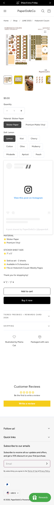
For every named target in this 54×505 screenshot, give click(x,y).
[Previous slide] (9, 50)
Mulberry (36, 146)
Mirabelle (10, 154)
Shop (15, 21)
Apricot (25, 154)
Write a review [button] (27, 403)
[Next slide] (45, 50)
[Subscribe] (46, 463)
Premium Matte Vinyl (35, 124)
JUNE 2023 (26, 21)
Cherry (34, 138)
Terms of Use (33, 471)
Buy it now (27, 300)
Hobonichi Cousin (42, 21)
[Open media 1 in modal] (45, 32)
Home (6, 21)
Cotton (9, 146)
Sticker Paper (12, 124)
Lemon (9, 138)
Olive (22, 146)
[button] (5, 11)
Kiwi (22, 138)
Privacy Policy (44, 471)
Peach (38, 154)
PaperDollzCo (16, 500)
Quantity (8, 104)
